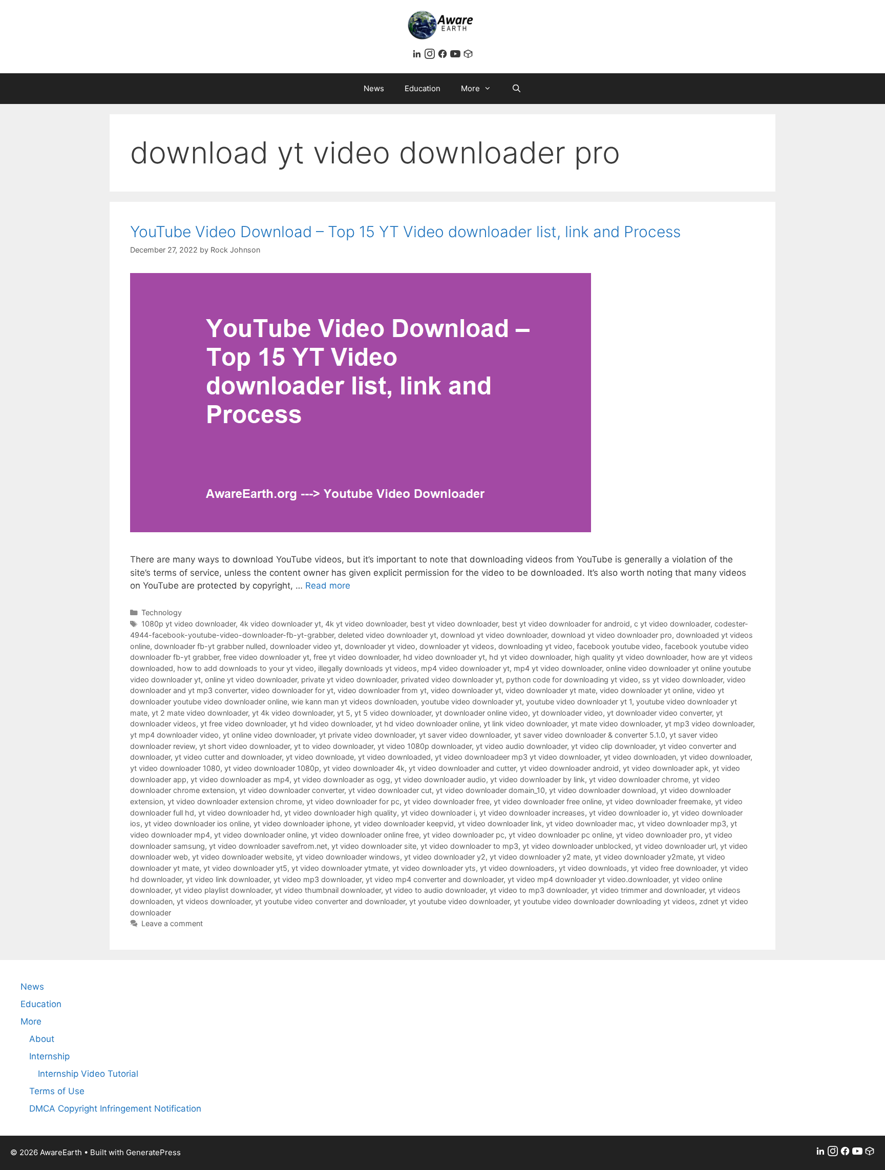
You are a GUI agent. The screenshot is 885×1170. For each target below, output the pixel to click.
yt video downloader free (447, 801)
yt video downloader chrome (638, 779)
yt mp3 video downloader (709, 723)
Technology (161, 612)
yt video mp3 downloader (317, 879)
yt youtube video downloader (459, 901)
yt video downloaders (517, 868)
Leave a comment (172, 923)
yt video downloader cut (390, 790)
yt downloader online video (481, 712)
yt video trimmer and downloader (648, 890)
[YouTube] (456, 56)
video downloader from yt (382, 690)
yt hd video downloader (330, 723)
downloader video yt (305, 646)
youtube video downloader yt (471, 701)
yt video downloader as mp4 (240, 779)
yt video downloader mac (590, 823)
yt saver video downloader (464, 734)
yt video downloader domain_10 (490, 790)
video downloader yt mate (550, 690)
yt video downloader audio (440, 779)
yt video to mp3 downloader (538, 890)
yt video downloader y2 (445, 856)
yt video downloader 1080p (271, 768)
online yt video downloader (251, 679)
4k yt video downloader (365, 623)
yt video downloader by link (537, 779)
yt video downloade (320, 757)
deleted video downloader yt (387, 635)
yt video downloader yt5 (245, 868)
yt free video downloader (243, 723)
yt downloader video (567, 712)
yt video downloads (593, 868)
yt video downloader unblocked (576, 846)
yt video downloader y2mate (644, 856)
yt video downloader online (260, 834)
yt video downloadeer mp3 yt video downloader (517, 757)
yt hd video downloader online (427, 723)
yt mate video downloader (616, 723)
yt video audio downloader (521, 746)
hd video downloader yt (444, 657)
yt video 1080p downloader (424, 746)
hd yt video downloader (530, 657)
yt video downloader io (628, 812)
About (41, 1039)
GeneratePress (153, 1152)
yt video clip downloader (613, 746)
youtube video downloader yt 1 (579, 701)
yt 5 (343, 712)
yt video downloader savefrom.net (268, 846)
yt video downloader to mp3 (469, 846)
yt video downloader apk (665, 768)
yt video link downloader (227, 879)
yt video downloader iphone (302, 823)
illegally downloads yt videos (367, 668)
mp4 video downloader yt (465, 668)
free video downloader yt (266, 657)
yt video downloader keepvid (404, 823)
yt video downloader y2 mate (540, 856)
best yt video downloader (454, 623)
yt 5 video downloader (392, 712)
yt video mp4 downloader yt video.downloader (588, 879)
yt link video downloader (525, 723)
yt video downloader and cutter (462, 768)
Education (422, 88)
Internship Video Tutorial (88, 1074)
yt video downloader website (242, 856)
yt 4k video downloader (292, 712)
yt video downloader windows (348, 856)
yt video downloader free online (548, 801)
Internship (49, 1056)
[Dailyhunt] (468, 56)
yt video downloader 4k (364, 768)
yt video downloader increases (532, 812)
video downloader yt (466, 690)
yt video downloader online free (365, 834)
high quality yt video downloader (631, 657)
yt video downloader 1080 (175, 768)
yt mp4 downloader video (174, 734)
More (470, 88)
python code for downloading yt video (572, 679)
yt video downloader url (675, 846)
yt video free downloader (674, 868)
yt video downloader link (500, 823)
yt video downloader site (373, 846)
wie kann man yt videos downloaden (354, 701)
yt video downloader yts (434, 868)
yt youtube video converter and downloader (330, 901)
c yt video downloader (672, 623)
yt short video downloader (244, 746)
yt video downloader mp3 (682, 823)
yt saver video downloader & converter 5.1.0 (589, 734)
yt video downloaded (394, 757)
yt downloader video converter (659, 712)
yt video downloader (715, 757)
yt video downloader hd (239, 812)
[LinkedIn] (418, 56)
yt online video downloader (269, 734)
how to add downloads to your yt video (245, 668)
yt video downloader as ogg (341, 779)
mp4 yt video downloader (558, 668)
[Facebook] (443, 56)
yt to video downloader (333, 746)
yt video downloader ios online (196, 823)
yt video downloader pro (658, 834)
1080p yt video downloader (188, 623)
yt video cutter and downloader (228, 757)
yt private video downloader (367, 734)
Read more (327, 585)
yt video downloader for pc (352, 801)
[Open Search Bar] (516, 88)
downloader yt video (380, 646)
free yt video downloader (356, 657)
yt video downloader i (438, 812)
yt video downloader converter (291, 790)
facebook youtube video (619, 646)
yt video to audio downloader (435, 890)
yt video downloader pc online (560, 834)
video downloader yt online (646, 690)
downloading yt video (535, 646)
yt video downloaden (640, 757)
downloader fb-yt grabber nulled (210, 646)
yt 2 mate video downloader (200, 712)
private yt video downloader (349, 679)
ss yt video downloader (682, 679)
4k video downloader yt (280, 623)
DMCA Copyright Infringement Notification (115, 1108)
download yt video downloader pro (611, 635)
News (374, 88)
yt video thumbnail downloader (328, 890)
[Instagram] (431, 56)
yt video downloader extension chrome (234, 801)
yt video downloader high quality (340, 812)
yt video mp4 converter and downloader (434, 879)
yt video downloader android (569, 768)
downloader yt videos (456, 646)
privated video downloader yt (451, 679)
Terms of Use (57, 1091)
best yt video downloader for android (566, 623)
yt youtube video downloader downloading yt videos (604, 901)
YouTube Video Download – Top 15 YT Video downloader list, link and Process (405, 231)
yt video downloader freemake (658, 801)
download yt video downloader (493, 635)
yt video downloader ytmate (339, 868)
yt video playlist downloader (223, 890)
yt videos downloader (214, 901)
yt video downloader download (602, 790)
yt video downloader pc (463, 834)
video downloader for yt (292, 690)
